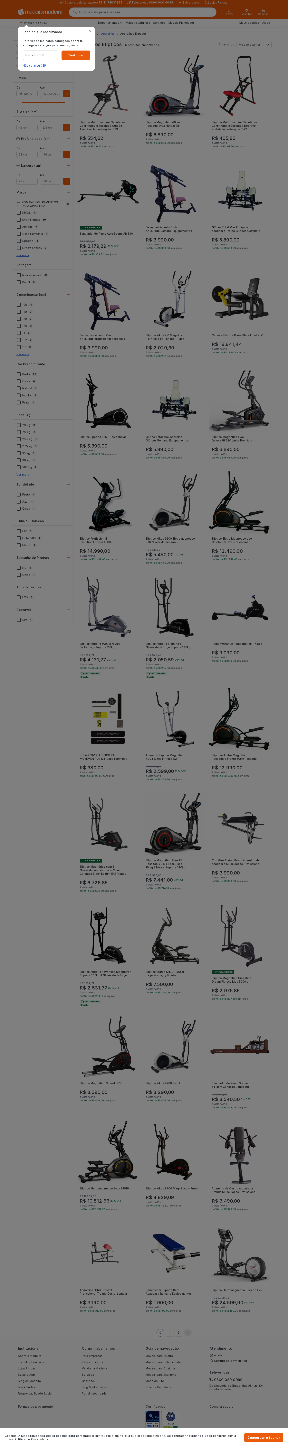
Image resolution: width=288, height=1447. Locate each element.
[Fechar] (90, 31)
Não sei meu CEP (34, 65)
